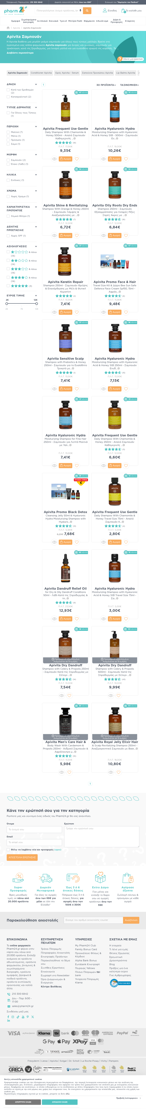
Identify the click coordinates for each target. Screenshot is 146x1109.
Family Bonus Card (86, 949)
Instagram (13, 1016)
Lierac (44, 1061)
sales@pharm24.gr (23, 1006)
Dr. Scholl (74, 1061)
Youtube (23, 1016)
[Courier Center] (94, 1051)
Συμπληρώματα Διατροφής (28, 21)
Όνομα (10, 824)
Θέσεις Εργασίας (119, 953)
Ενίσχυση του (121, 2)
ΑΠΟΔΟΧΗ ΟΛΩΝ (59, 1102)
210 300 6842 (20, 994)
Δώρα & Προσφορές (117, 21)
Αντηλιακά (42, 21)
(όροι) (57, 850)
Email (10, 837)
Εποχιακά (53, 21)
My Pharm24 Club (85, 945)
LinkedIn (9, 1020)
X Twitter (33, 1016)
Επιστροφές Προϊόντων (54, 957)
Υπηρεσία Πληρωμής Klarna (87, 981)
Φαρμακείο (89, 21)
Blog (112, 964)
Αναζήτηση (131, 920)
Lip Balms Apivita (125, 73)
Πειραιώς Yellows (85, 968)
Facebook (8, 1016)
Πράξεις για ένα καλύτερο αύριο (118, 970)
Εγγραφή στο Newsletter (55, 975)
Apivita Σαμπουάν (17, 73)
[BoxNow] (80, 1051)
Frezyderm (33, 1061)
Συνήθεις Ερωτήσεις (53, 968)
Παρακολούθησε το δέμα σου (55, 962)
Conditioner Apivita (41, 73)
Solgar (63, 1061)
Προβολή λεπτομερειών (127, 1098)
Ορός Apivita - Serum (67, 73)
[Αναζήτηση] (87, 10)
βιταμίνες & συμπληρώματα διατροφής (21, 968)
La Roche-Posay (90, 1061)
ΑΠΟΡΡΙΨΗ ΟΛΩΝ (23, 1102)
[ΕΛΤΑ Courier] (39, 1051)
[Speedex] (67, 1051)
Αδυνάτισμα (102, 21)
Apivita (54, 1061)
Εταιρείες (130, 21)
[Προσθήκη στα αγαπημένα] (76, 159)
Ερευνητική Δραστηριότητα (118, 959)
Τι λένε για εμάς (118, 949)
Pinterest (28, 1016)
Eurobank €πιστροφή (87, 964)
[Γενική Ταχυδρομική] (52, 1051)
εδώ (68, 1094)
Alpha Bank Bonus (86, 960)
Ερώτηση (69, 824)
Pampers (113, 1061)
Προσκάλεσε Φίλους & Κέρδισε (88, 955)
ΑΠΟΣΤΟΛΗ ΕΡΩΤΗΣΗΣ (22, 857)
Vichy (104, 1061)
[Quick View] (54, 159)
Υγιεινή (63, 21)
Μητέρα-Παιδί (75, 21)
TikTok (18, 1016)
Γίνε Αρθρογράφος (120, 975)
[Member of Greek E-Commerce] (16, 1069)
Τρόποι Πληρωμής (51, 949)
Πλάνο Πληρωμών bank (87, 974)
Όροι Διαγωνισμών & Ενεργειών (53, 981)
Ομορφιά (15, 21)
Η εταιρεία (115, 945)
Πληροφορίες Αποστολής (55, 953)
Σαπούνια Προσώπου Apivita (97, 73)
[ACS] (106, 1051)
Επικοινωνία (48, 972)
